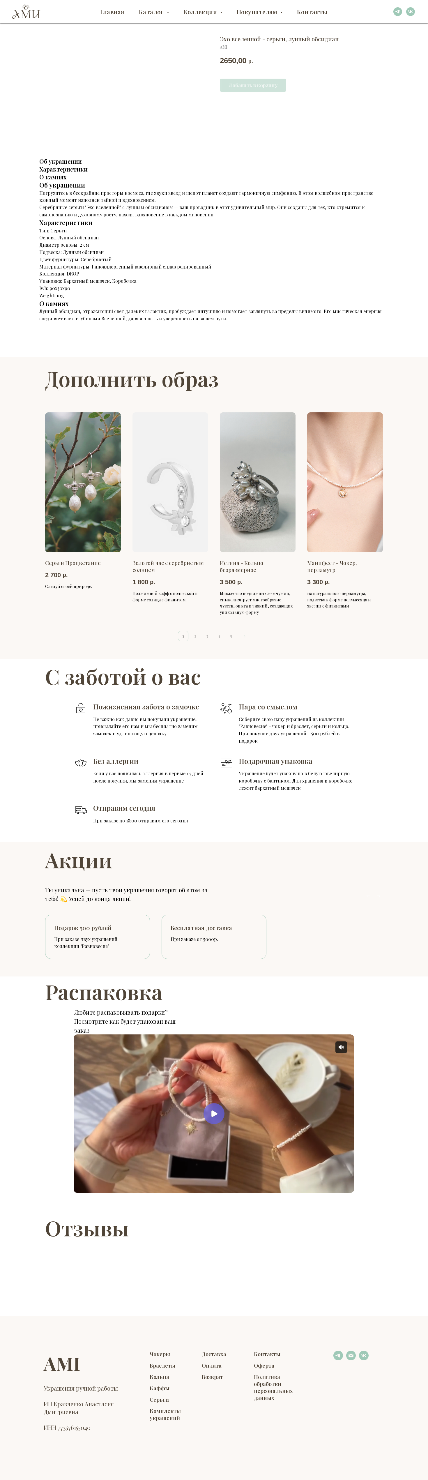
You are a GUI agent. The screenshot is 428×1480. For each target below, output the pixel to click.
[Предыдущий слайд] (368, 895)
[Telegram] (338, 1358)
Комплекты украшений (165, 1414)
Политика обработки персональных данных (273, 1387)
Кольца (159, 1376)
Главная (112, 12)
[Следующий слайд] (378, 895)
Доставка (214, 1354)
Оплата (212, 1365)
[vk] (410, 11)
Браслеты (162, 1365)
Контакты (312, 12)
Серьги (159, 1399)
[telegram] (397, 11)
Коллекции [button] (201, 12)
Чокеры (160, 1354)
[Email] (351, 1358)
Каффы (159, 1388)
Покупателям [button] (258, 12)
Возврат (212, 1376)
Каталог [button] (152, 12)
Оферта (264, 1365)
